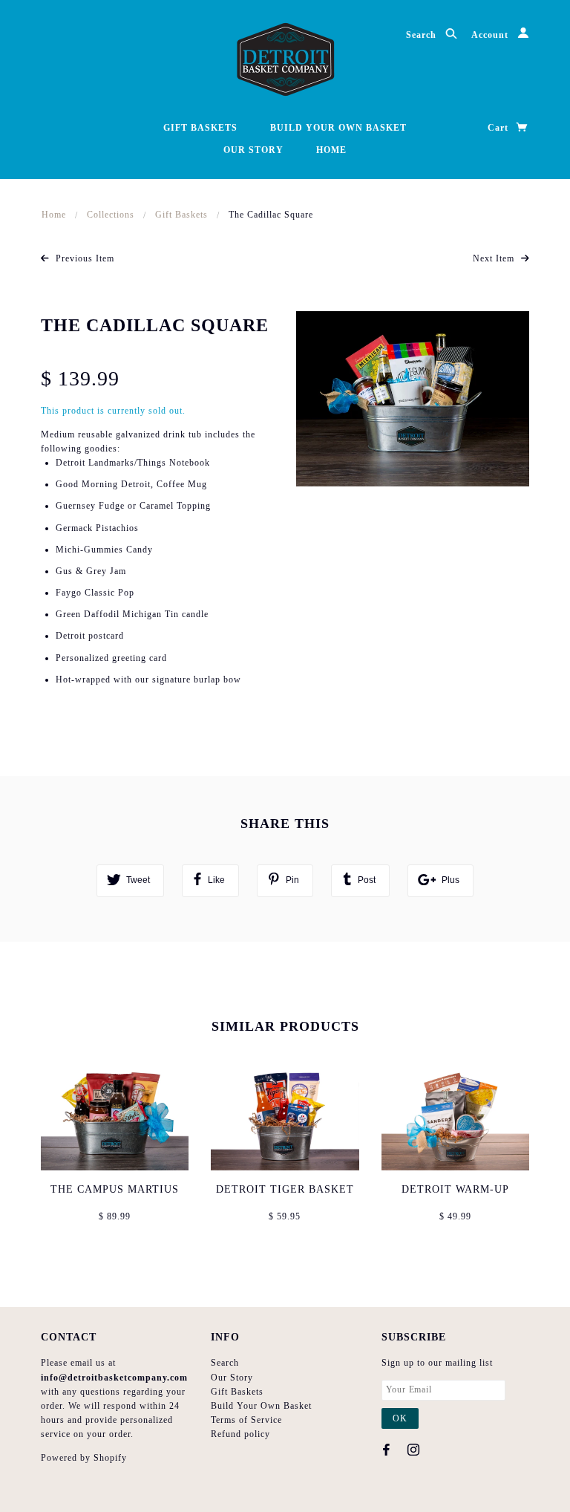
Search (422, 35)
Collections (110, 214)
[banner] (285, 59)
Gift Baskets (200, 128)
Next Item (495, 258)
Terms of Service (246, 1420)
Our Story (253, 150)
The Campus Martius (114, 1189)
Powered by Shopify (84, 1458)
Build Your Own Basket (338, 128)
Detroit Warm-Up (455, 1189)
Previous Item (83, 258)
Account (491, 35)
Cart (499, 128)
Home (331, 150)
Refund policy (240, 1434)
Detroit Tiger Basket (285, 1189)
